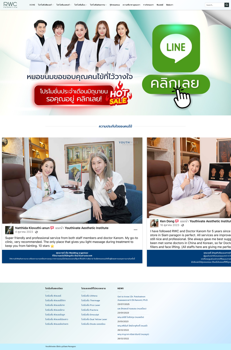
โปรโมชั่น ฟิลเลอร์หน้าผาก (56, 324)
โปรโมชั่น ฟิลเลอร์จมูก (55, 314)
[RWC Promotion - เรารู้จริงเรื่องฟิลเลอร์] (14, 5)
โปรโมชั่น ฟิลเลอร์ (53, 295)
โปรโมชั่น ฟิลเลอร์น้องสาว (56, 319)
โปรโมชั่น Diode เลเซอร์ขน (93, 324)
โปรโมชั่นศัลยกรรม (97, 5)
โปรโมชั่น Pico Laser (90, 305)
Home (32, 5)
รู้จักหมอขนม (115, 5)
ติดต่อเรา (169, 5)
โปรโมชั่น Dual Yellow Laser (94, 319)
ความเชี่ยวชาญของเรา (131, 5)
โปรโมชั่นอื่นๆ (79, 5)
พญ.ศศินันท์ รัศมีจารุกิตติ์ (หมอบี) (132, 325)
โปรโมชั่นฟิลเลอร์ (45, 5)
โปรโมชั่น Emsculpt (90, 314)
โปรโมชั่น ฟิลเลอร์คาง (54, 309)
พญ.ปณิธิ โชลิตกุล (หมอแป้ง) (131, 317)
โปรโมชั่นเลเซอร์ (63, 5)
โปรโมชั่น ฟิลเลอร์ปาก (55, 305)
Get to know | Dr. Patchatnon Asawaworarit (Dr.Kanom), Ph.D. (133, 298)
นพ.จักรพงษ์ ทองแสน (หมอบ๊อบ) (132, 308)
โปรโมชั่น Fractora (89, 309)
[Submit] (226, 5)
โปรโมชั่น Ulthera (89, 295)
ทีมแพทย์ (160, 5)
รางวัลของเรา (148, 5)
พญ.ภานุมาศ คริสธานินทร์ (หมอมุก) (133, 334)
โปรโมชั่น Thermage (90, 300)
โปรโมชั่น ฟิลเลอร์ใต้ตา (55, 300)
